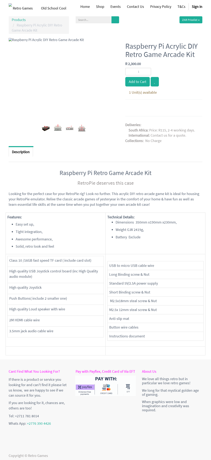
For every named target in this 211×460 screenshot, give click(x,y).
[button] (15, 90)
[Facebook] (130, 108)
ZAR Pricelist (190, 20)
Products (19, 19)
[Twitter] (140, 108)
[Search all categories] (115, 19)
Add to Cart (137, 81)
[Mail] (149, 108)
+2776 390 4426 (39, 423)
